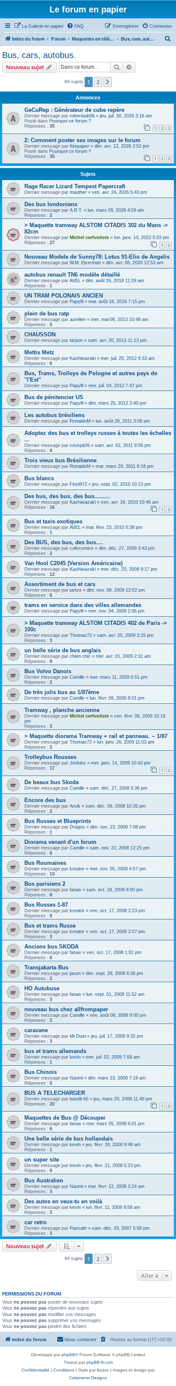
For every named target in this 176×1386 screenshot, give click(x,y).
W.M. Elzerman (85, 262)
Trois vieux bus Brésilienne (60, 460)
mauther (78, 192)
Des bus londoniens (50, 204)
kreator (77, 868)
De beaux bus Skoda (51, 782)
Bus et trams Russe (50, 925)
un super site (41, 1159)
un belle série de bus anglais (62, 650)
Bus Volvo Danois (47, 671)
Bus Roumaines (45, 863)
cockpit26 (80, 445)
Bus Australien (43, 1180)
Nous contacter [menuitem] (81, 1339)
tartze (76, 589)
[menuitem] (39, 26)
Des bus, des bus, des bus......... (67, 496)
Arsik (75, 805)
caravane (36, 1030)
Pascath (78, 1228)
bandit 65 (79, 1098)
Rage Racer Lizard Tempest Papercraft (74, 186)
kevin (75, 1056)
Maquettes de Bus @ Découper (65, 1118)
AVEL (75, 280)
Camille (77, 677)
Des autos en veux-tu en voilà (63, 1201)
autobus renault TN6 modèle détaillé (72, 274)
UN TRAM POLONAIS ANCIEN (63, 295)
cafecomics (82, 548)
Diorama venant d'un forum (60, 842)
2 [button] (98, 82)
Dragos (77, 826)
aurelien (78, 319)
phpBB (68, 1354)
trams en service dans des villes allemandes (82, 605)
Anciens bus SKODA (51, 946)
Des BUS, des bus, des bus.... (63, 542)
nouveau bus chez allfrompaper (66, 1009)
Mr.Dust (78, 1036)
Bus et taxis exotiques (53, 521)
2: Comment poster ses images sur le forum (82, 140)
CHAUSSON (40, 334)
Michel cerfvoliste (89, 237)
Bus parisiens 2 (44, 884)
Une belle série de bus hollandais (68, 1138)
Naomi (76, 1077)
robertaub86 (82, 115)
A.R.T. (76, 210)
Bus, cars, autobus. (39, 55)
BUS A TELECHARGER (54, 1093)
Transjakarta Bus (46, 967)
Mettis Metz (39, 352)
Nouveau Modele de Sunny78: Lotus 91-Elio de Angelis (97, 257)
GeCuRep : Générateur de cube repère (74, 110)
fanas (75, 889)
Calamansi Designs (88, 1377)
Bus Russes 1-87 (46, 905)
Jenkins (78, 762)
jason (75, 973)
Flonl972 (78, 484)
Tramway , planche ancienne (62, 710)
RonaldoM (80, 420)
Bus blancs (39, 478)
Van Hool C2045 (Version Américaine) (73, 563)
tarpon (76, 340)
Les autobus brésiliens (54, 415)
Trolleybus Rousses (50, 757)
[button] (107, 82)
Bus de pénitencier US (53, 397)
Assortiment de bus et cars (59, 584)
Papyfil (76, 301)
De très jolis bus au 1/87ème (61, 692)
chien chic (80, 656)
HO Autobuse (41, 988)
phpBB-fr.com (99, 1362)
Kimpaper (79, 146)
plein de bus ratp (46, 313)
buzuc (103, 1370)
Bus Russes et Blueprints (57, 821)
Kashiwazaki (83, 358)
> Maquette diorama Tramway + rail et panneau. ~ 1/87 (95, 736)
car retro (35, 1222)
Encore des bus (45, 800)
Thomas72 (81, 635)
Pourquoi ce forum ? (70, 120)
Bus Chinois (40, 1072)
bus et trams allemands (55, 1051)
